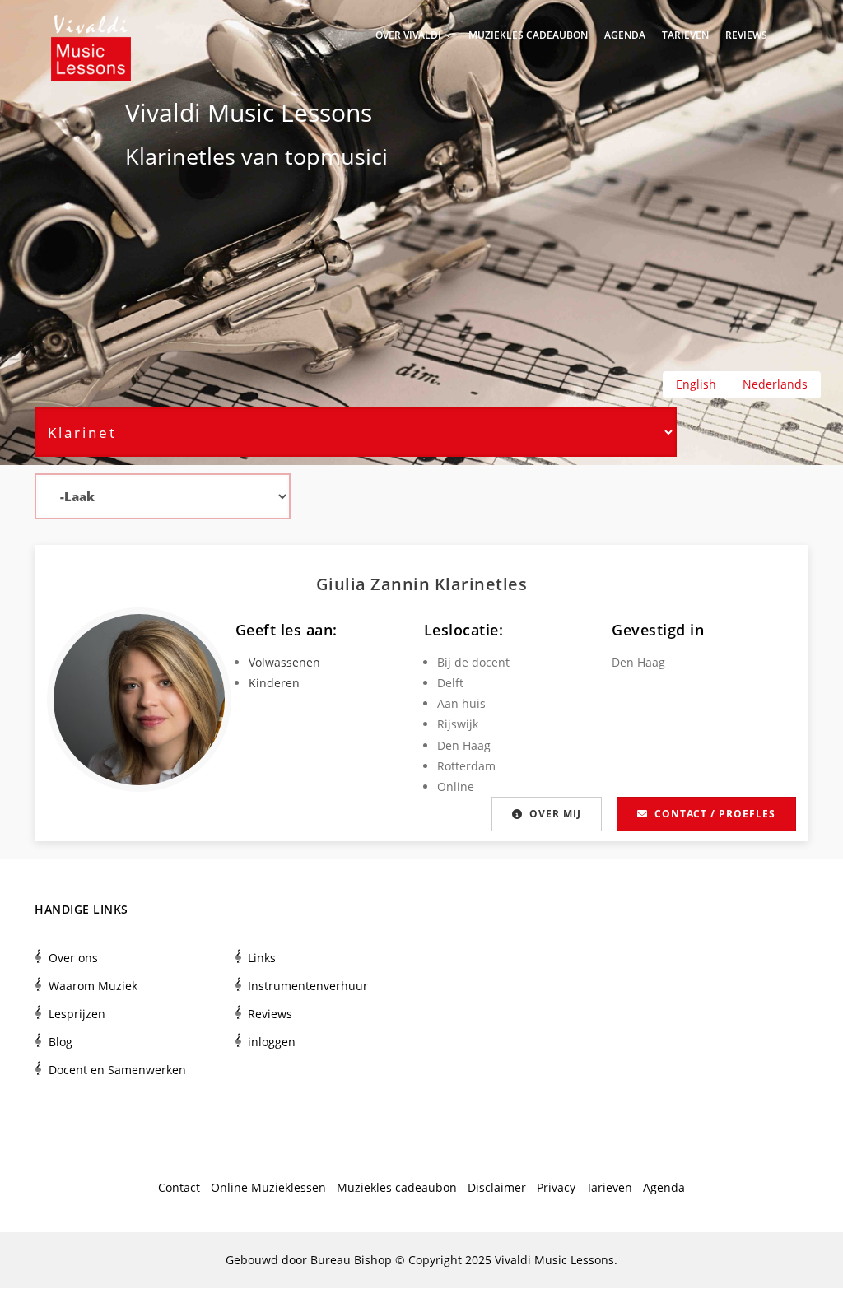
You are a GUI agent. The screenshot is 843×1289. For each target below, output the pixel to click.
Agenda (624, 35)
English (696, 384)
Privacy (556, 1187)
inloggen (272, 1041)
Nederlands (775, 384)
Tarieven (685, 35)
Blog (60, 1041)
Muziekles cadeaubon (528, 35)
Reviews (746, 35)
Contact (179, 1187)
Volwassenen (284, 662)
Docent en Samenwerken (117, 1069)
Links (262, 958)
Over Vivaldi (409, 35)
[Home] (91, 33)
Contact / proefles (714, 814)
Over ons (73, 958)
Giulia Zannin (375, 584)
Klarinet (166, 156)
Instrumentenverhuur (308, 986)
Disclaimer (497, 1187)
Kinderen (274, 683)
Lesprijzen (77, 1013)
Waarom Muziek (93, 986)
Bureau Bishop (351, 1260)
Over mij (555, 814)
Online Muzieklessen (268, 1187)
